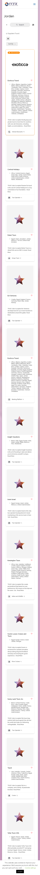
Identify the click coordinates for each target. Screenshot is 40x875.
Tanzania (28, 109)
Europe (25, 440)
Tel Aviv (19, 240)
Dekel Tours (12, 235)
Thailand (14, 110)
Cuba (16, 704)
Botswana (23, 86)
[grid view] (8, 38)
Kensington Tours (14, 560)
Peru (12, 106)
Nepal (19, 104)
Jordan (18, 100)
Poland (17, 106)
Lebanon (18, 377)
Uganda (24, 110)
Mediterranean (15, 707)
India (12, 98)
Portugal (22, 106)
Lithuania (28, 100)
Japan (13, 100)
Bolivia (18, 86)
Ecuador (19, 92)
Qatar (27, 709)
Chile (20, 87)
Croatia (17, 89)
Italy (28, 98)
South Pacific (21, 575)
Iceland (26, 96)
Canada (22, 771)
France (24, 93)
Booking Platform (17, 399)
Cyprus (22, 89)
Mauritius (14, 103)
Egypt (24, 92)
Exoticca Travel (13, 80)
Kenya (22, 100)
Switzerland (20, 109)
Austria (29, 84)
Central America (20, 173)
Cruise (14, 795)
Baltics (13, 86)
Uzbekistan (23, 112)
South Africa (15, 107)
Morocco (25, 103)
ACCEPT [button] (20, 871)
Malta (21, 442)
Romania (24, 572)
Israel (13, 175)
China (19, 773)
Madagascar (15, 101)
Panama (29, 104)
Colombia (25, 87)
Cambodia (14, 87)
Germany (20, 95)
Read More (27, 126)
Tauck (10, 768)
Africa (13, 84)
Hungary (21, 96)
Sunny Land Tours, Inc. (15, 699)
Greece (26, 95)
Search (21, 25)
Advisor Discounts (17, 132)
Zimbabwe (20, 113)
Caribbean (28, 564)
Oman (19, 838)
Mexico (19, 103)
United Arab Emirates (17, 178)
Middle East (24, 707)
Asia (16, 564)
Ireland (24, 98)
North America (21, 570)
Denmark (20, 90)
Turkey (19, 110)
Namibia (13, 104)
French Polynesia (26, 371)
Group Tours (15, 258)
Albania (18, 84)
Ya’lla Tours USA (13, 833)
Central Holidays (14, 169)
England (13, 93)
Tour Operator (16, 197)
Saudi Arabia (27, 175)
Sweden (14, 109)
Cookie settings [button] (30, 868)
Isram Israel (12, 499)
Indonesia (18, 98)
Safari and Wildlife (17, 596)
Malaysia (22, 101)
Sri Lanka (26, 107)
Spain (21, 107)
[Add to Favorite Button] (31, 80)
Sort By (10, 44)
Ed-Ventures (12, 296)
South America (23, 176)
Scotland (28, 106)
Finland (19, 93)
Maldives (28, 101)
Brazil (28, 86)
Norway (23, 104)
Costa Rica (24, 773)
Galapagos (14, 706)
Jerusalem (22, 239)
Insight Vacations (14, 437)
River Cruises (16, 661)
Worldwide (19, 179)
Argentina (24, 84)
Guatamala (14, 96)
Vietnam (14, 113)
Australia (21, 564)
